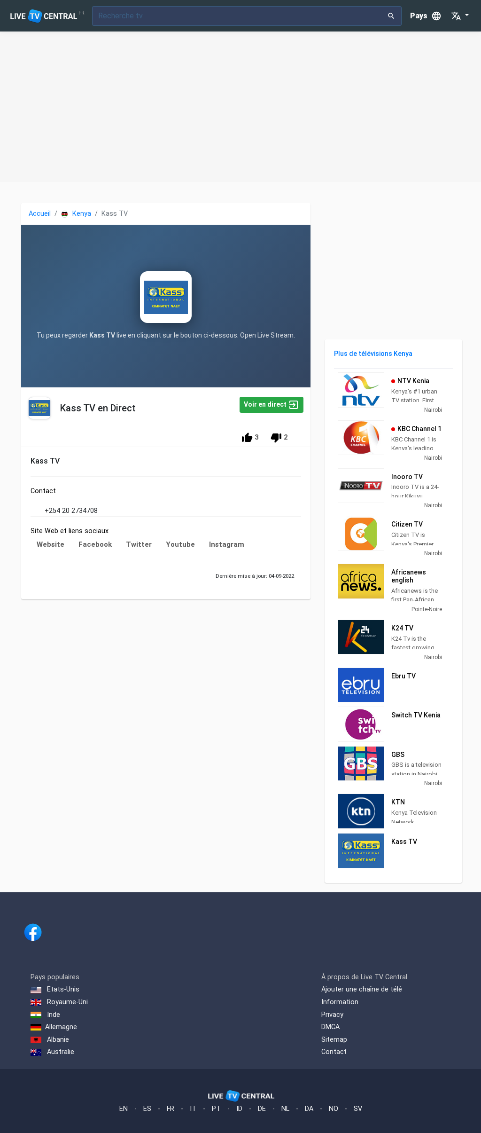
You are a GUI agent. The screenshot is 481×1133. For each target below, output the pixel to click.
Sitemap (334, 1040)
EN (123, 1109)
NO (333, 1109)
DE (262, 1109)
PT (216, 1109)
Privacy (332, 1015)
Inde (52, 1015)
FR (170, 1109)
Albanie (57, 1040)
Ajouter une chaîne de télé (361, 989)
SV (358, 1109)
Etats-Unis (62, 989)
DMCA (330, 1027)
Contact (334, 1052)
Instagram (226, 544)
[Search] (391, 16)
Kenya (80, 214)
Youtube (180, 544)
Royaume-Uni (66, 1002)
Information (339, 1002)
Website (50, 544)
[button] (459, 16)
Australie (59, 1052)
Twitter (139, 544)
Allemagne (61, 1027)
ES (147, 1109)
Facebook (95, 544)
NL (285, 1109)
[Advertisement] (240, 107)
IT (193, 1109)
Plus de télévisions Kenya (373, 353)
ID (239, 1109)
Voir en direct (266, 404)
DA (309, 1109)
